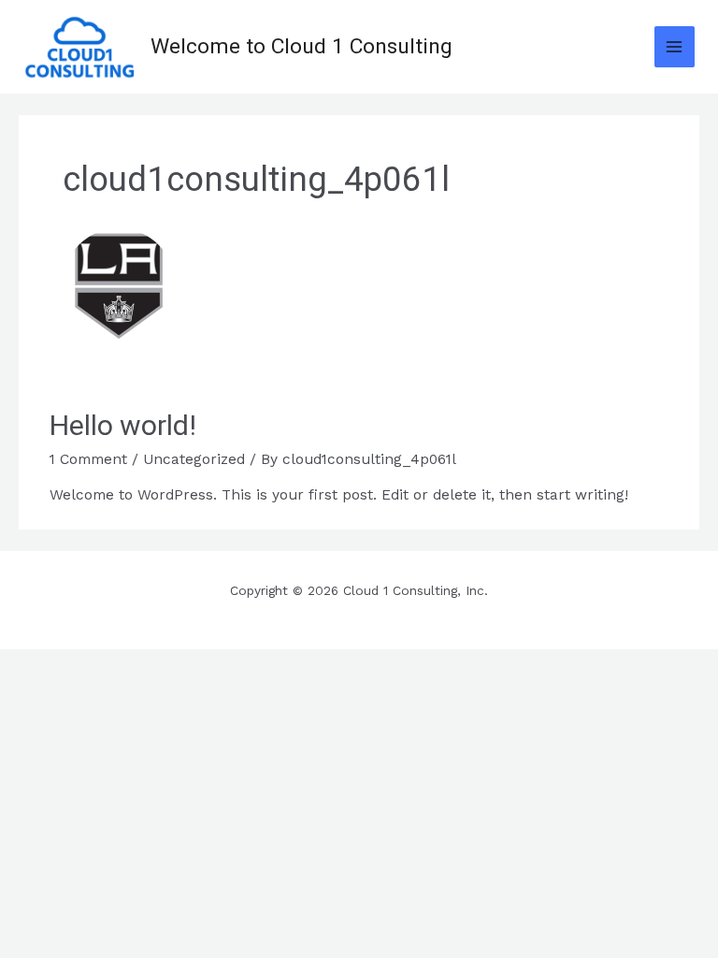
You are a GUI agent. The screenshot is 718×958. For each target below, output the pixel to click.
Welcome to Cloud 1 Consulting (301, 46)
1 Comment (88, 459)
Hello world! (123, 425)
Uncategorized (194, 459)
